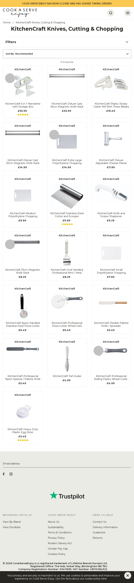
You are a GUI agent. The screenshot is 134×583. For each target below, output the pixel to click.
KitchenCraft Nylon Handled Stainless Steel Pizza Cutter (23, 324)
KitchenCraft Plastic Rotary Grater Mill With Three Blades (111, 105)
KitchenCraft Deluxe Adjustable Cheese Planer (111, 162)
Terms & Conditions (59, 532)
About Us (53, 521)
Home (7, 22)
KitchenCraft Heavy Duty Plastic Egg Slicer (23, 431)
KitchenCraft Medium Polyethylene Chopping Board (22, 215)
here (109, 578)
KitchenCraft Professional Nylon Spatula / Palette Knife (22, 378)
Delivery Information (105, 527)
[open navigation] (127, 12)
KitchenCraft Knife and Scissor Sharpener (111, 215)
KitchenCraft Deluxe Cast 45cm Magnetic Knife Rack (66, 105)
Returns (97, 537)
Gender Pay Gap (58, 548)
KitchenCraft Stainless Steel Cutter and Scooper (67, 215)
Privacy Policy (56, 537)
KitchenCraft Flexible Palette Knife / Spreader (111, 324)
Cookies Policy (56, 554)
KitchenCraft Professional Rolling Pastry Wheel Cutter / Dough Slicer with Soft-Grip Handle (111, 378)
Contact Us (99, 521)
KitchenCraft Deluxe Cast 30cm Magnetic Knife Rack (22, 162)
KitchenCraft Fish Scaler (67, 376)
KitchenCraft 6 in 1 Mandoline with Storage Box (22, 105)
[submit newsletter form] (129, 463)
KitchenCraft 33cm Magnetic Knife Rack (22, 271)
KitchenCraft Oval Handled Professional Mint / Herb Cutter (67, 271)
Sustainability (56, 527)
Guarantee (99, 532)
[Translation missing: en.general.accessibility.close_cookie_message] (127, 575)
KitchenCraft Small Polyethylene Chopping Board (111, 271)
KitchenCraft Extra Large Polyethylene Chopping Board (67, 162)
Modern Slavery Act (60, 543)
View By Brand (12, 521)
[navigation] (67, 42)
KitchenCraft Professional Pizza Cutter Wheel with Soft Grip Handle (67, 324)
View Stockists (11, 527)
